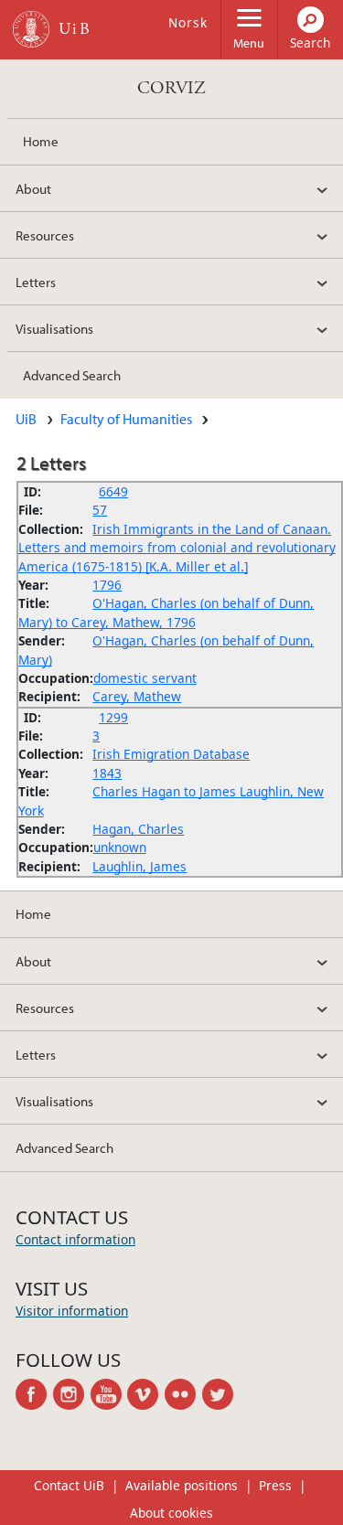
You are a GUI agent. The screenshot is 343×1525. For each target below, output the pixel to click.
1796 (107, 584)
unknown (119, 847)
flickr (183, 1394)
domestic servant (145, 678)
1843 (107, 773)
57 (99, 509)
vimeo (146, 1394)
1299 (113, 717)
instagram (72, 1394)
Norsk (188, 22)
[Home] (31, 29)
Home (41, 141)
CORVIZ (171, 88)
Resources (45, 235)
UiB (26, 419)
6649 (113, 491)
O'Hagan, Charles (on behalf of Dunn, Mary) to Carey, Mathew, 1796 (166, 612)
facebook (34, 1394)
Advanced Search (72, 375)
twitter (221, 1394)
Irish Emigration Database (171, 753)
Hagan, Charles (138, 828)
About (33, 188)
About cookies (171, 1512)
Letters (36, 281)
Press (275, 1485)
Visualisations (54, 328)
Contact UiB (69, 1485)
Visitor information (72, 1310)
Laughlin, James (139, 866)
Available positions (181, 1485)
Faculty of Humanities (126, 419)
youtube (109, 1394)
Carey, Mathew (136, 696)
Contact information (75, 1239)
